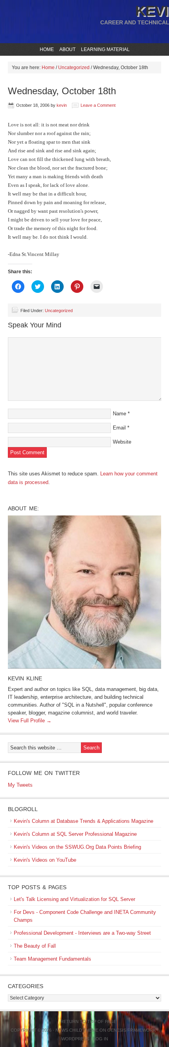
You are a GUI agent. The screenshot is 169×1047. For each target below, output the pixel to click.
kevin (62, 105)
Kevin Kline (25, 678)
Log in (100, 1038)
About (66, 49)
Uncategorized (59, 310)
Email (119, 428)
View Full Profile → (29, 721)
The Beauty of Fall (35, 946)
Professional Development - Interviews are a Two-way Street (82, 933)
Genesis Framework (131, 1030)
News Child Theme (76, 1030)
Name (119, 414)
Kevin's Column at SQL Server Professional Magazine (75, 834)
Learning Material (104, 49)
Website (122, 442)
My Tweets (20, 785)
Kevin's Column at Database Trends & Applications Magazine (83, 821)
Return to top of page (88, 1021)
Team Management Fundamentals (52, 959)
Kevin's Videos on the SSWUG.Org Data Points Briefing (77, 847)
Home (47, 49)
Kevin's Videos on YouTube (45, 860)
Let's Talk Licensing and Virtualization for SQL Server (74, 899)
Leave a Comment (98, 105)
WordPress (75, 1038)
